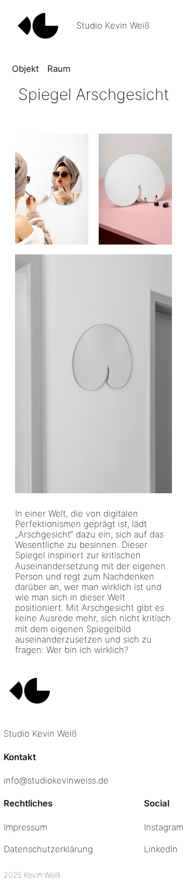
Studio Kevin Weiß (113, 25)
